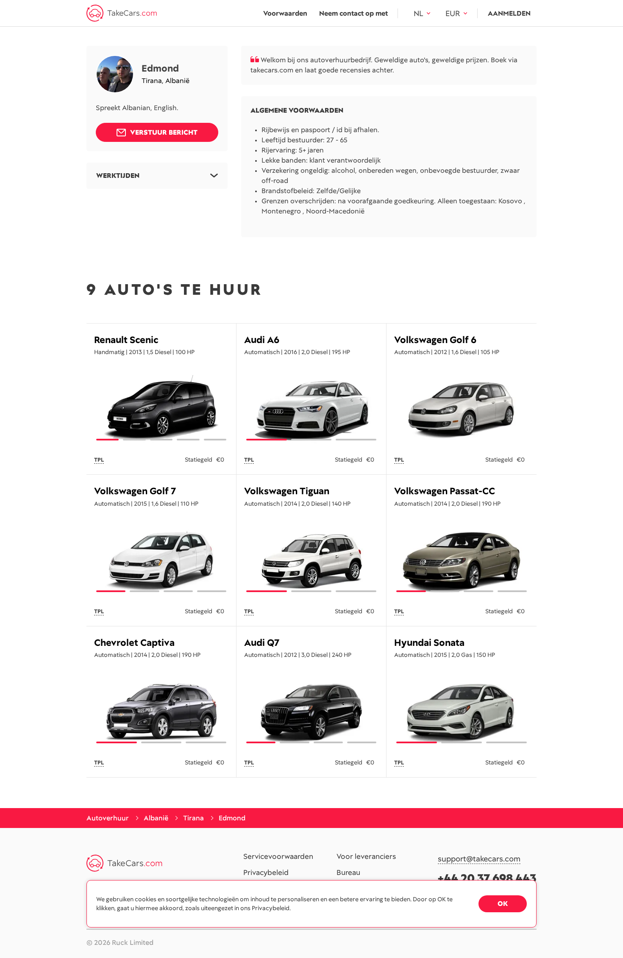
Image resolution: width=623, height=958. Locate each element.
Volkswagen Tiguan (286, 491)
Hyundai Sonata (429, 643)
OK (503, 903)
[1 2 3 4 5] (161, 409)
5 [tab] (215, 439)
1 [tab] (107, 439)
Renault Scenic (126, 340)
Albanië (177, 80)
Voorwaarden (285, 13)
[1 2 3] (311, 409)
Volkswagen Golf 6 (435, 340)
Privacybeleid (266, 873)
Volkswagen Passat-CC (444, 491)
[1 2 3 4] (161, 560)
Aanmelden (509, 13)
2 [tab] (134, 439)
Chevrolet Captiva (134, 643)
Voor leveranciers (366, 857)
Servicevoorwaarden (278, 857)
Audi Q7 (261, 643)
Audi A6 (261, 340)
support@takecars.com (479, 859)
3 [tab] (161, 439)
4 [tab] (188, 439)
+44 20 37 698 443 (487, 878)
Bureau (348, 873)
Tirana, (153, 80)
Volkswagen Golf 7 (135, 491)
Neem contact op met (353, 13)
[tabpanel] (461, 409)
